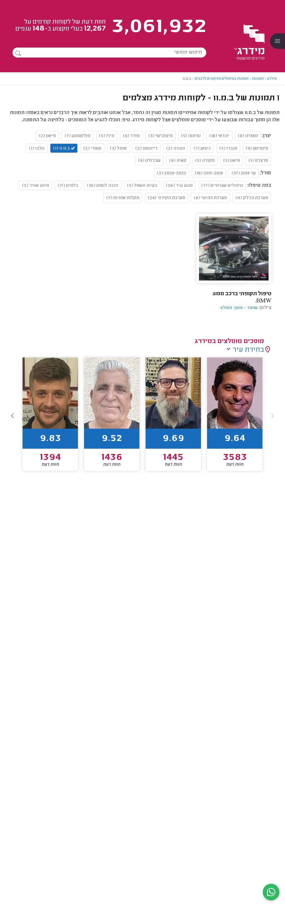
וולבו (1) (37, 148)
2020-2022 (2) (171, 173)
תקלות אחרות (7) (122, 197)
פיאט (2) (47, 135)
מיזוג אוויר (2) (35, 185)
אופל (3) (118, 148)
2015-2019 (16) (209, 173)
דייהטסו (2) (146, 148)
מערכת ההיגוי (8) (210, 197)
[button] (12, 415)
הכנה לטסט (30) (102, 185)
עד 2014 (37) (243, 173)
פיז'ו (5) (106, 135)
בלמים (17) (68, 185)
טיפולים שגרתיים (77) (222, 185)
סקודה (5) (205, 160)
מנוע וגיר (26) (179, 185)
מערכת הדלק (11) (251, 197)
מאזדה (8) (248, 135)
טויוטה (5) (191, 135)
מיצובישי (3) (160, 135)
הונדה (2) (175, 148)
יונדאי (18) (219, 135)
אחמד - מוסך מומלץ (239, 308)
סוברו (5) (228, 148)
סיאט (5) (231, 160)
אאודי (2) (92, 148)
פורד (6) (131, 135)
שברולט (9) (149, 160)
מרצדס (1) (258, 160)
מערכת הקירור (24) (166, 197)
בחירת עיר (248, 350)
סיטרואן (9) (257, 148)
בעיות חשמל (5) (142, 185)
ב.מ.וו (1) (62, 148)
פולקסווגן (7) (77, 135)
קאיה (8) (177, 160)
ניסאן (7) (202, 148)
